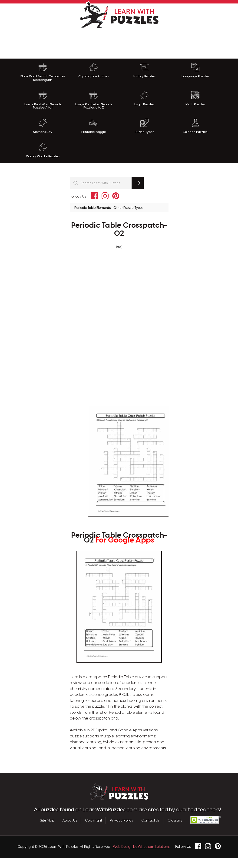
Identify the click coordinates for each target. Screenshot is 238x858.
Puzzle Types (144, 132)
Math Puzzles (195, 104)
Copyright (93, 820)
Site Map (47, 820)
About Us (69, 820)
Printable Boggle (93, 132)
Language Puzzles (195, 76)
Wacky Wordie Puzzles (43, 156)
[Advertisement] (119, 42)
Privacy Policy (121, 820)
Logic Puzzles (144, 104)
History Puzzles (144, 76)
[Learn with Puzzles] (119, 798)
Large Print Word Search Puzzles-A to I (42, 106)
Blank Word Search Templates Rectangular (42, 78)
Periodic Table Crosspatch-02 (119, 230)
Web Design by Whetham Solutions (141, 847)
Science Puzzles (195, 132)
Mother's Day (42, 132)
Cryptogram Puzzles (93, 76)
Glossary (175, 820)
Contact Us (150, 820)
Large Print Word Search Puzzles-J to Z (93, 106)
